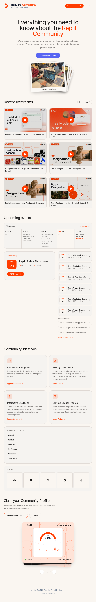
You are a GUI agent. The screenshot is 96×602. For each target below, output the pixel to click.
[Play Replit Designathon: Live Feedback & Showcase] (25, 189)
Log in (35, 515)
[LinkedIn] (31, 480)
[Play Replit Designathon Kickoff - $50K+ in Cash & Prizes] (71, 189)
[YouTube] (14, 480)
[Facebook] (65, 480)
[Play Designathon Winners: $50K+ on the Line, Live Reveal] (25, 154)
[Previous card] (42, 572)
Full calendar (83, 226)
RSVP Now (14, 274)
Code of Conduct (48, 593)
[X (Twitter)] (48, 480)
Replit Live (83, 102)
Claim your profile (14, 515)
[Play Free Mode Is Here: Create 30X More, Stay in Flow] (71, 120)
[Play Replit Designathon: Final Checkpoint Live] (71, 154)
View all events (64, 337)
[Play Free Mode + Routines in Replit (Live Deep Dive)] (25, 120)
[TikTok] (81, 480)
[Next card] (54, 572)
